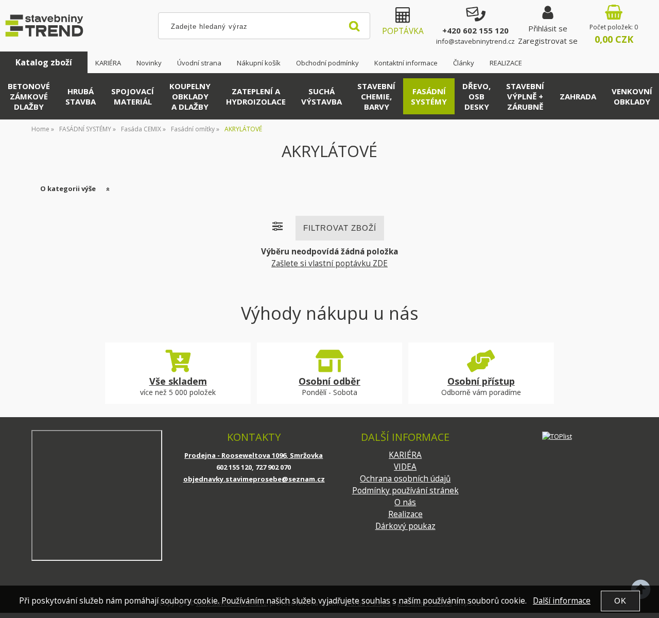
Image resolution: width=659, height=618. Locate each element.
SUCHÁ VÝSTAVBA (321, 96)
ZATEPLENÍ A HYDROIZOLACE (256, 96)
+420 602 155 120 (475, 30)
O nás (405, 502)
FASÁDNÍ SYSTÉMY (429, 96)
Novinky (149, 62)
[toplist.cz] (557, 436)
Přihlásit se (547, 28)
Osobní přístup (481, 381)
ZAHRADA (578, 96)
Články (463, 62)
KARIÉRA (108, 62)
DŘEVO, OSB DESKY (476, 96)
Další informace (562, 600)
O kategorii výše (68, 188)
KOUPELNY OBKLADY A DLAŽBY (190, 96)
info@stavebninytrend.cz (475, 41)
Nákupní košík (259, 62)
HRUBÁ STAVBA (80, 96)
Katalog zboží (43, 62)
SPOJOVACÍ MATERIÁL (132, 96)
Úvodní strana (199, 62)
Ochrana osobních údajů (405, 478)
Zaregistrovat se (548, 41)
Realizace (405, 514)
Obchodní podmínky (327, 62)
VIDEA (405, 466)
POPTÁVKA (403, 31)
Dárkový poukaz (405, 526)
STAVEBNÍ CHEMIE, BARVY (376, 96)
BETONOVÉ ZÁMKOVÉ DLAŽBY (29, 96)
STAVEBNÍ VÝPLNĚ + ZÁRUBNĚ (525, 96)
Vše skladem (178, 381)
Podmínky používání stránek (405, 490)
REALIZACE (506, 62)
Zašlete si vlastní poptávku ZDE (329, 263)
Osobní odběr (329, 381)
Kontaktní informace (406, 62)
